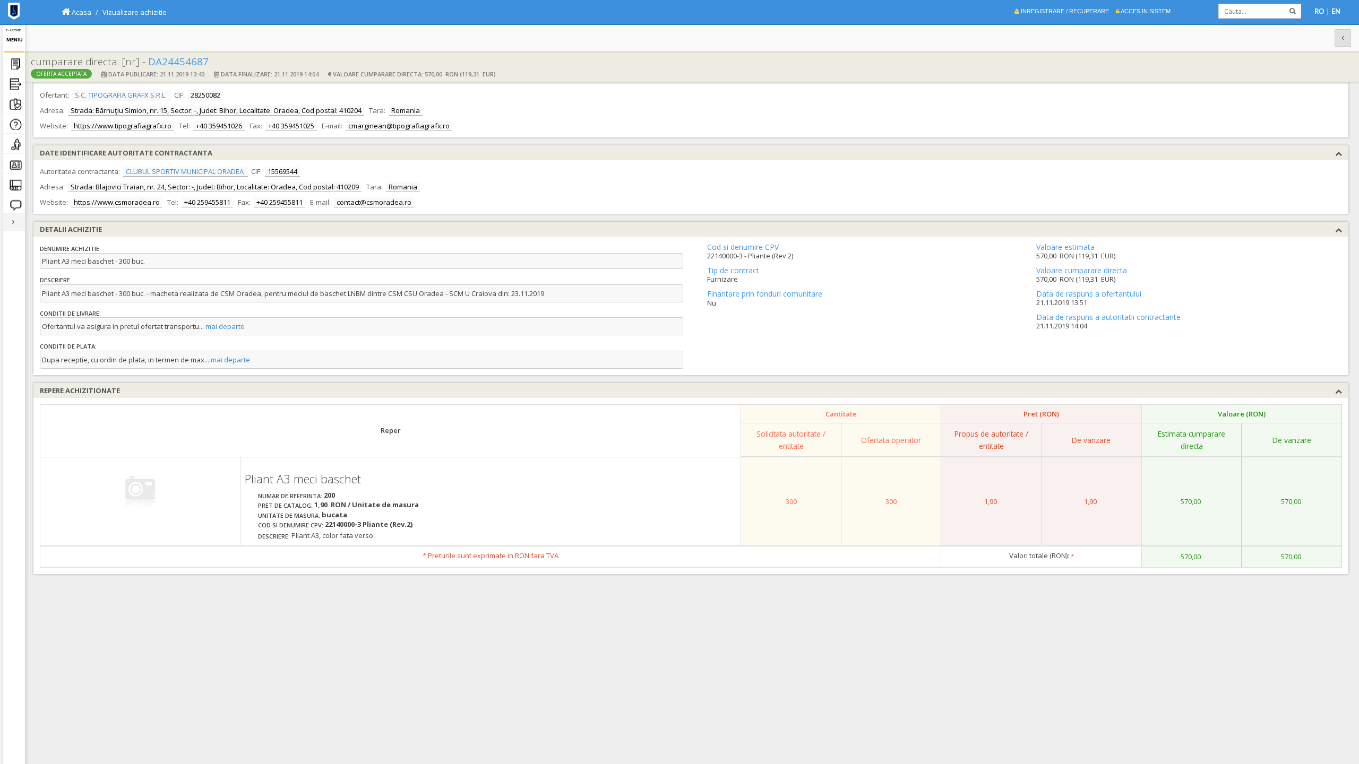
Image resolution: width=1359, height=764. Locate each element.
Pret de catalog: (285, 505)
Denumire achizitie (69, 249)
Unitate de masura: (289, 515)
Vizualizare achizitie (134, 12)
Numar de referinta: (290, 496)
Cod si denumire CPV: (290, 525)
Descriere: (274, 536)
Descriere (55, 280)
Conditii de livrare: (70, 313)
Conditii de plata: (68, 346)
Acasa (80, 12)
